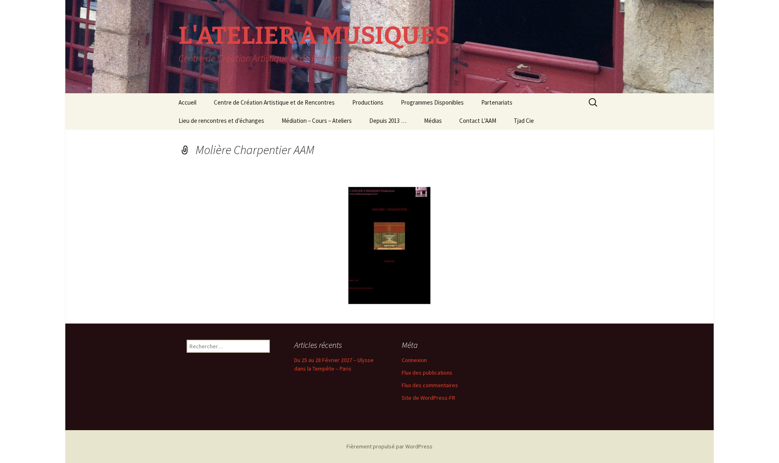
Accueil (187, 102)
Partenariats (496, 102)
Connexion (414, 360)
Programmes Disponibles (432, 102)
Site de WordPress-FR (428, 397)
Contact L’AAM (477, 120)
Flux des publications (427, 372)
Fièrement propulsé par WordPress (389, 446)
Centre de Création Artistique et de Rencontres (274, 102)
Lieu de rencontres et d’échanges (221, 120)
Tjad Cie (524, 120)
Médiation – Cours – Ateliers (317, 120)
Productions (367, 102)
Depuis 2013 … (388, 120)
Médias (433, 120)
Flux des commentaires (430, 385)
